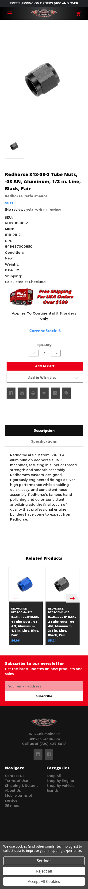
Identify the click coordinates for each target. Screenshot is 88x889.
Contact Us (14, 776)
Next (73, 598)
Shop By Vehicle (60, 786)
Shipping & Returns (21, 786)
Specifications (44, 441)
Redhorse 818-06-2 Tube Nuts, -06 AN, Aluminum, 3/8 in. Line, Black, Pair (62, 626)
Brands (52, 790)
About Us (13, 790)
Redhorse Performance (26, 196)
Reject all (44, 871)
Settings (44, 860)
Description (44, 430)
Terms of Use (16, 781)
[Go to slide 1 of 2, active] (40, 647)
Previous (14, 598)
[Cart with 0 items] (77, 12)
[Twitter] (44, 393)
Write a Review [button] (48, 210)
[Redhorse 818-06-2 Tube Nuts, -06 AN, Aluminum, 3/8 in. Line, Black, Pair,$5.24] (63, 584)
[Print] (33, 393)
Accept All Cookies (44, 881)
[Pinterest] (66, 393)
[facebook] (49, 754)
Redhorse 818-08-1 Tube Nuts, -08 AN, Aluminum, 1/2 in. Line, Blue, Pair (25, 626)
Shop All (53, 776)
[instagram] (38, 754)
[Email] (22, 393)
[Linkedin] (55, 393)
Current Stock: (45, 330)
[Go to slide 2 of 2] (47, 647)
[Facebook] (11, 393)
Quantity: (44, 345)
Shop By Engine (60, 781)
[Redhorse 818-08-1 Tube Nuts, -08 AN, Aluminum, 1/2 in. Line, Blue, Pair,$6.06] (26, 584)
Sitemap (12, 805)
